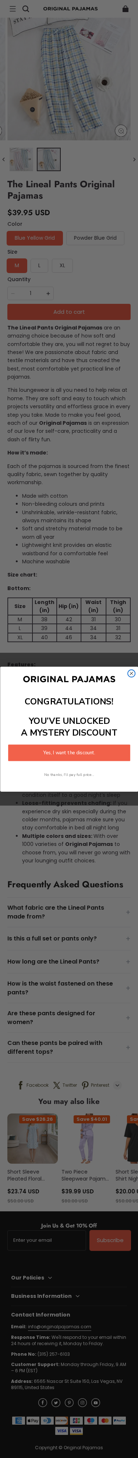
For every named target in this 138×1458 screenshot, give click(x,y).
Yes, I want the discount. (69, 752)
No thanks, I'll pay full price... (69, 774)
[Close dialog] (131, 673)
